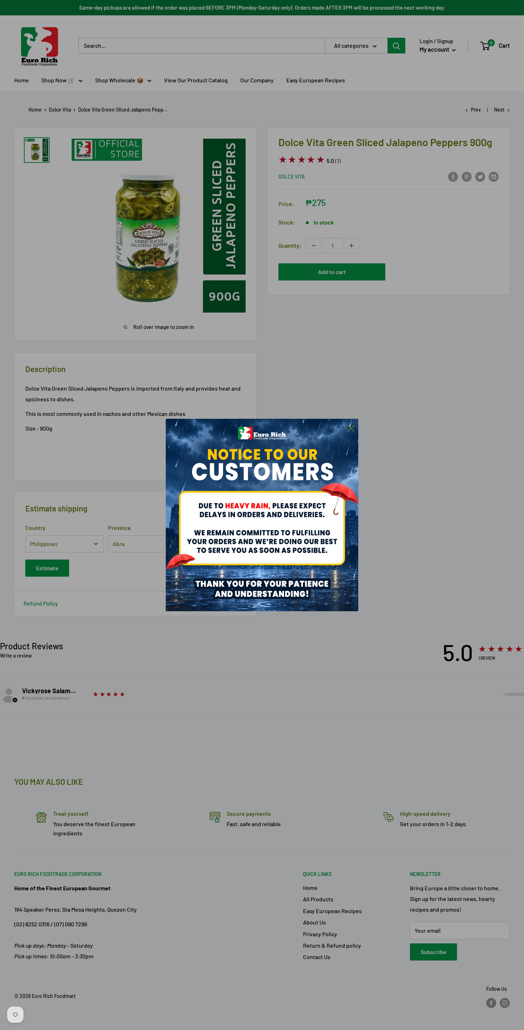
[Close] (351, 427)
